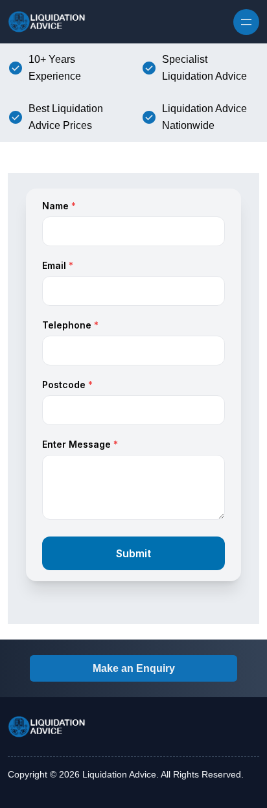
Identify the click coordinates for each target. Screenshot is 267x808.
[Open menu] (246, 22)
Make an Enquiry (134, 668)
